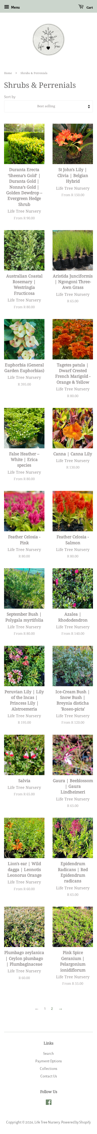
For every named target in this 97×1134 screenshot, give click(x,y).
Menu (15, 7)
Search (48, 1054)
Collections (48, 1069)
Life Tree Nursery (47, 1122)
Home (8, 73)
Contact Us (48, 1076)
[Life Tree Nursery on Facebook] (49, 1103)
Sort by (10, 97)
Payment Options (48, 1061)
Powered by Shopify (76, 1122)
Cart (89, 8)
